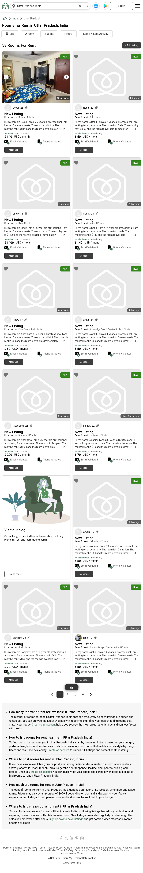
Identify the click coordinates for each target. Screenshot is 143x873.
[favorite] (5, 56)
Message (13, 150)
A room (29, 33)
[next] (86, 5)
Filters (68, 33)
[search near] (13, 5)
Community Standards (87, 850)
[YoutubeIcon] (71, 839)
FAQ (34, 847)
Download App (113, 847)
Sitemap (17, 847)
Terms (27, 847)
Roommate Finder (46, 850)
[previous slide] (9, 77)
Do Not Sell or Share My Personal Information (71, 858)
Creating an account (44, 724)
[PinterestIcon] (76, 839)
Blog (101, 847)
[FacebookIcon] (61, 839)
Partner (7, 847)
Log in (121, 5)
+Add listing (131, 45)
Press (59, 847)
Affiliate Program (73, 847)
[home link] (5, 6)
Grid (12, 33)
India (15, 18)
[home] (5, 18)
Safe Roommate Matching (115, 850)
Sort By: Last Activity (95, 33)
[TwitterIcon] (66, 839)
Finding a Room (131, 847)
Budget (49, 33)
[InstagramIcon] (82, 839)
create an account (41, 771)
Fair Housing (91, 847)
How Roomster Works (71, 853)
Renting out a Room (24, 850)
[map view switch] (72, 687)
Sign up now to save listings (66, 819)
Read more (16, 574)
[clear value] (79, 5)
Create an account (58, 750)
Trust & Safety (65, 850)
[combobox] (46, 6)
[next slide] (64, 77)
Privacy (51, 847)
